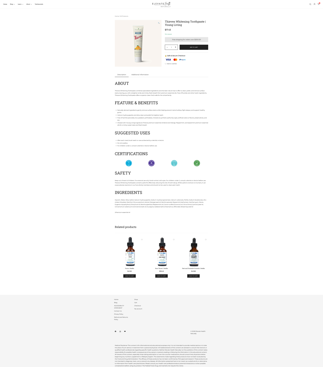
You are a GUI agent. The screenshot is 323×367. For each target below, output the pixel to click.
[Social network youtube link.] (125, 331)
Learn (20, 4)
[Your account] (314, 4)
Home (5, 4)
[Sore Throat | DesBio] (161, 252)
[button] (159, 23)
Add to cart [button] (129, 276)
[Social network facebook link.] (115, 331)
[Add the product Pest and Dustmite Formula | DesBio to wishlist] (206, 240)
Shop (11, 4)
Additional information (140, 75)
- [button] (167, 47)
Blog (115, 302)
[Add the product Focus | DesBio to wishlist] (142, 240)
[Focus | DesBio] (129, 252)
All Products (124, 16)
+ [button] (175, 47)
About (28, 4)
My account (138, 309)
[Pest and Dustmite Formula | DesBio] (193, 252)
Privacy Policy (118, 314)
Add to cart (194, 47)
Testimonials (39, 4)
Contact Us (118, 311)
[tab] (122, 75)
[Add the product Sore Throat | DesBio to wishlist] (174, 240)
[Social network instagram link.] (120, 331)
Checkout (137, 306)
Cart (135, 302)
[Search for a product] (310, 4)
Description (121, 75)
